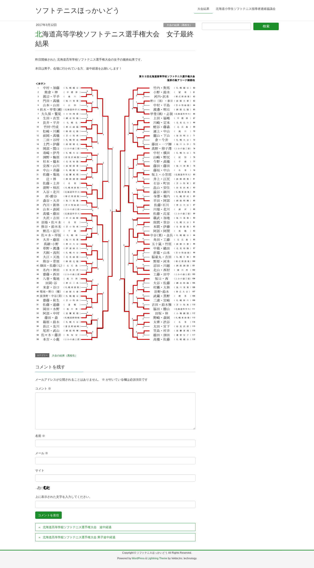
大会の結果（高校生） (179, 25)
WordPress (138, 558)
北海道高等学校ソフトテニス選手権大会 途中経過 (77, 527)
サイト (39, 470)
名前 (40, 435)
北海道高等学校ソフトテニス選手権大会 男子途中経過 (79, 537)
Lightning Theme (157, 558)
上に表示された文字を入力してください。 (63, 496)
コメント (43, 388)
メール (41, 453)
